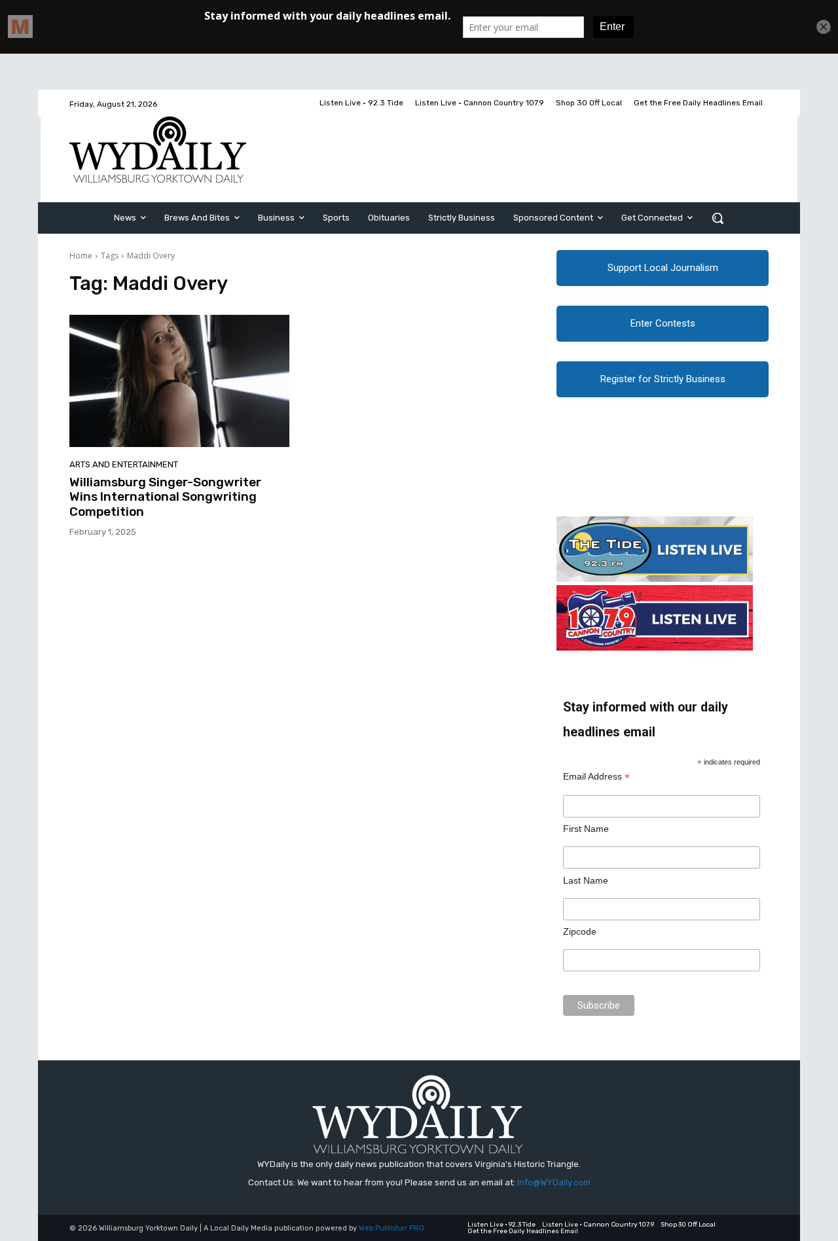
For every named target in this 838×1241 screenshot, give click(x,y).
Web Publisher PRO (391, 1228)
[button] (717, 218)
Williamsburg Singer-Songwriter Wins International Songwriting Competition (165, 497)
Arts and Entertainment (123, 464)
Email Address (596, 776)
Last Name (585, 880)
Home (80, 255)
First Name (586, 828)
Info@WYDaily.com (554, 1182)
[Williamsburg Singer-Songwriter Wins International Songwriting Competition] (179, 381)
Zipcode (579, 931)
